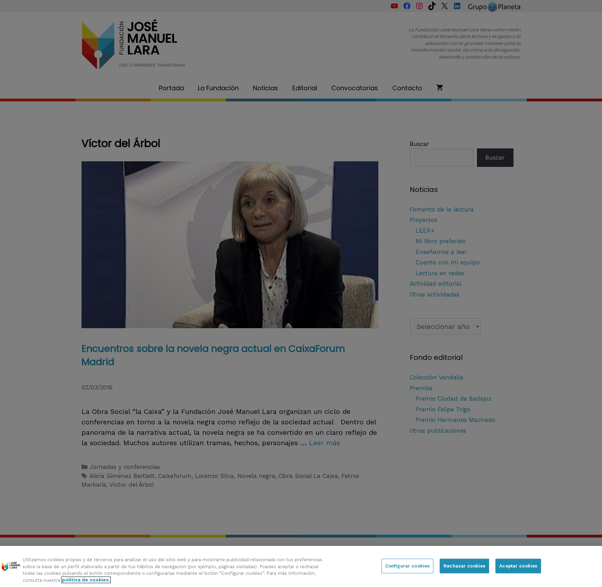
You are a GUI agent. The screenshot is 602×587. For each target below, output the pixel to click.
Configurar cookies (407, 566)
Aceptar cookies (518, 566)
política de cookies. (86, 579)
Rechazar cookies (464, 566)
